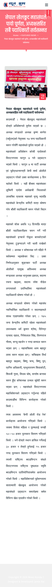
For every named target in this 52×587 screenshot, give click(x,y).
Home (16, 35)
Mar (43, 96)
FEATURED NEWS (28, 35)
